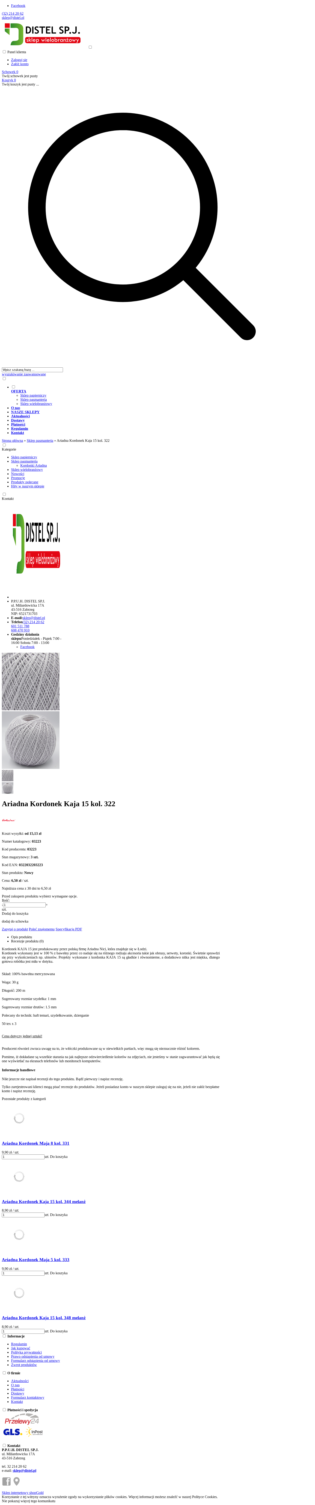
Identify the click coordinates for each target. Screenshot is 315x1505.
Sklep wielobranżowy (36, 404)
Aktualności (20, 1381)
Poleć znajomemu (42, 929)
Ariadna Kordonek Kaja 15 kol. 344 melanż (44, 1201)
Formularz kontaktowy (27, 1397)
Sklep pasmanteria (33, 399)
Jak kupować (20, 1348)
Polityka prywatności (26, 1352)
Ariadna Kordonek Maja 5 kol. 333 (35, 1259)
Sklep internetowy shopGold (23, 1493)
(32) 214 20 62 (13, 13)
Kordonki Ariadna (33, 465)
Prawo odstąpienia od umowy (32, 1356)
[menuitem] (146, 395)
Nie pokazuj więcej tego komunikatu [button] (28, 1501)
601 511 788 (20, 626)
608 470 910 (20, 630)
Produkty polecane (24, 482)
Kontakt (8, 499)
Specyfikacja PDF (69, 929)
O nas (15, 1385)
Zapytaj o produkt (15, 929)
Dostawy (17, 1393)
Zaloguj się (19, 60)
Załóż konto (20, 64)
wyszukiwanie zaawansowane (24, 374)
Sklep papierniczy (33, 395)
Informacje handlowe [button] (18, 1070)
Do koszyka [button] (59, 1157)
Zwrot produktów (24, 1365)
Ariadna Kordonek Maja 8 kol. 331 (35, 1143)
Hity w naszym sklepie (27, 486)
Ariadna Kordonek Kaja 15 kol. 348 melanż (44, 1317)
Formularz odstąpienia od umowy (35, 1361)
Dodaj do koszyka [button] (15, 913)
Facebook (18, 6)
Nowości (17, 474)
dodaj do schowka (15, 921)
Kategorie (9, 449)
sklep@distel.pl (13, 18)
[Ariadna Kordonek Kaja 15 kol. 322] (30, 709)
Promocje (18, 478)
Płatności (17, 1389)
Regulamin (19, 1344)
